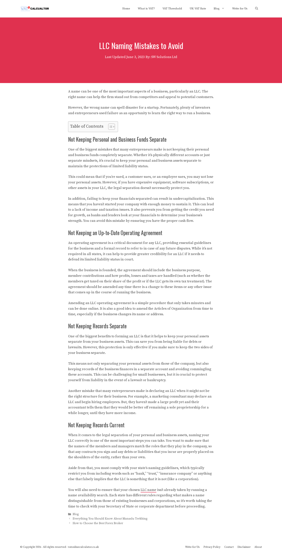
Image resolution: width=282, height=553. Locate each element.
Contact (229, 547)
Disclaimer (244, 547)
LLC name (148, 490)
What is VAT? (146, 8)
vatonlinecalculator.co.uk (83, 547)
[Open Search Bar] (256, 9)
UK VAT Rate (198, 8)
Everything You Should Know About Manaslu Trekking (110, 519)
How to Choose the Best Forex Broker (98, 523)
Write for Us (239, 8)
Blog (217, 8)
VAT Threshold (172, 8)
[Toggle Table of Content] (109, 126)
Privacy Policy (212, 547)
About (258, 547)
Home (126, 8)
